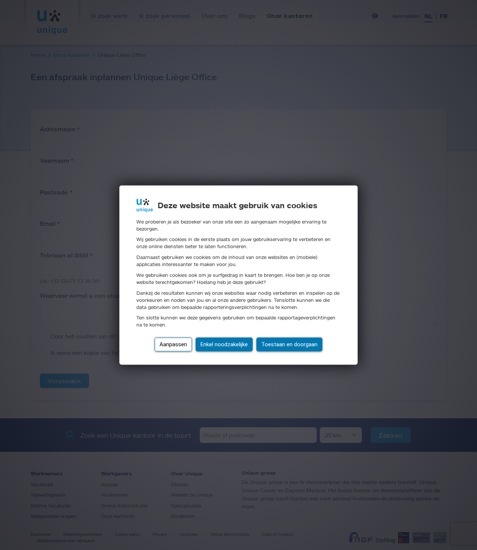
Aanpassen (173, 344)
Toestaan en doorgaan (289, 344)
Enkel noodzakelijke (224, 344)
